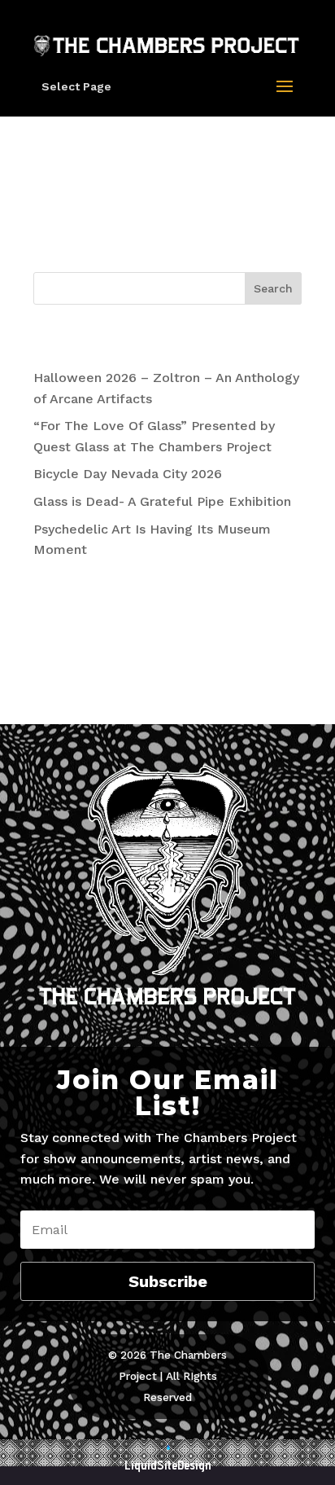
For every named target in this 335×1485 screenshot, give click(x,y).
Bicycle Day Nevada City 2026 (127, 473)
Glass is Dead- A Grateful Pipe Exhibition (162, 501)
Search (273, 288)
